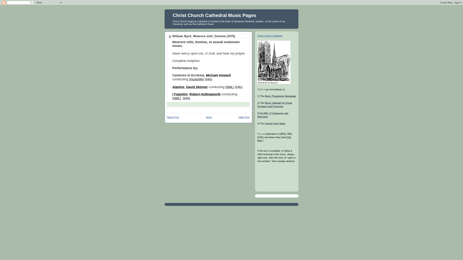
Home (209, 117)
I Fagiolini (180, 94)
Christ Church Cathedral (269, 36)
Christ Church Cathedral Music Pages (214, 15)
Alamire (178, 87)
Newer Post (173, 117)
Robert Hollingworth (205, 94)
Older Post (244, 117)
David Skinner (197, 87)
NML (229, 87)
